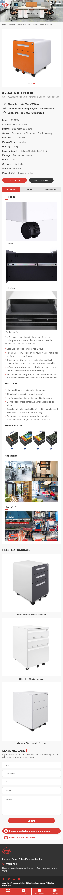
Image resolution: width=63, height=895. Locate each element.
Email (23, 893)
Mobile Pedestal (23, 24)
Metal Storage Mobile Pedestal (31, 614)
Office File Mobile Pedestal (31, 679)
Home (4, 24)
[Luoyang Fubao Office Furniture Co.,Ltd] (6, 851)
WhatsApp (39, 893)
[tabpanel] (31, 58)
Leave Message (41, 180)
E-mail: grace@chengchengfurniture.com (29, 830)
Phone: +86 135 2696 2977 (22, 837)
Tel (8, 893)
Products (12, 24)
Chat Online (15, 180)
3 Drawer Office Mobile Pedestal (31, 743)
